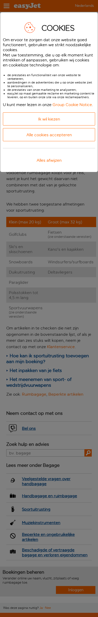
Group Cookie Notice (72, 104)
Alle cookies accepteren (49, 134)
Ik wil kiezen (49, 119)
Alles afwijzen (49, 160)
